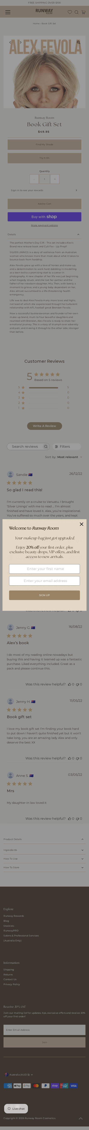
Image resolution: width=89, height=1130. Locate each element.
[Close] (82, 524)
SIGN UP (44, 595)
